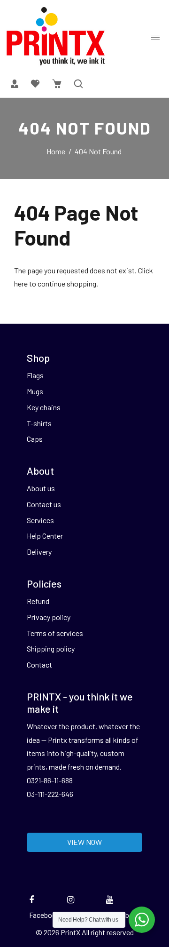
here (21, 283)
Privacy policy (48, 617)
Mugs (35, 391)
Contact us (44, 504)
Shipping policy (51, 648)
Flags (35, 375)
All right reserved (108, 932)
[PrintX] (56, 35)
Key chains (44, 407)
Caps (35, 438)
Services (40, 520)
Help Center (45, 535)
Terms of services (55, 633)
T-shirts (39, 423)
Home (55, 151)
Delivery (39, 551)
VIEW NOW (84, 841)
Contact (39, 664)
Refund (38, 601)
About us (41, 488)
